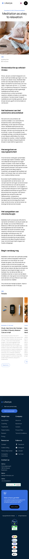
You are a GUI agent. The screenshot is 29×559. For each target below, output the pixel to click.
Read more (6, 365)
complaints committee (4, 455)
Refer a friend (14, 507)
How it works (5, 420)
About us (18, 420)
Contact (3, 444)
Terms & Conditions (21, 433)
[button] (21, 3)
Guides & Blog (5, 447)
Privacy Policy (19, 430)
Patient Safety (5, 430)
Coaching (4, 423)
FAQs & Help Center (6, 451)
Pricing (3, 436)
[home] (6, 3)
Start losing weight (9, 411)
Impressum (18, 423)
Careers (17, 427)
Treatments (4, 427)
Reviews (3, 433)
